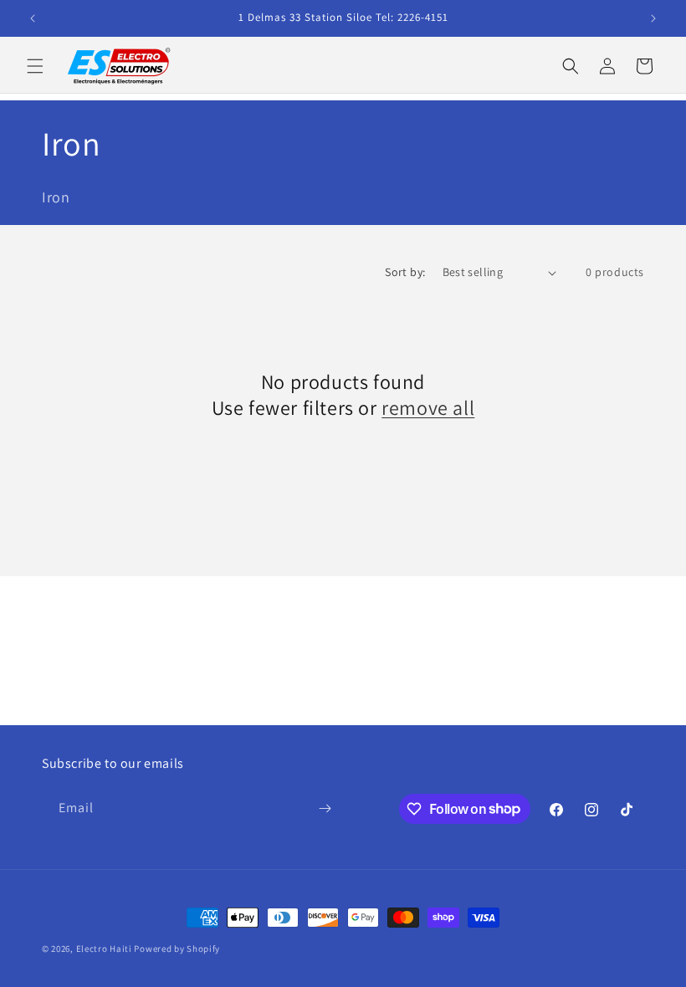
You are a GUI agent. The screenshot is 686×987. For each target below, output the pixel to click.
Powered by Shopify (177, 948)
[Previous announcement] (32, 18)
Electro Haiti (104, 948)
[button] (35, 66)
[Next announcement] (653, 18)
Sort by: (405, 271)
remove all (427, 408)
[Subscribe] (324, 808)
